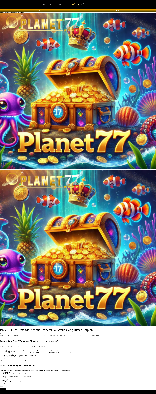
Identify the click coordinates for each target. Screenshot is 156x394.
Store (1, 12)
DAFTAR (117, 10)
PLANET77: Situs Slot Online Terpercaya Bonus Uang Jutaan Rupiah (13, 12)
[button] (3, 389)
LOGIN (39, 10)
